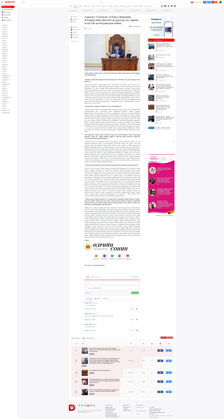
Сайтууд (125, 409)
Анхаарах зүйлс (135, 276)
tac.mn (4, 108)
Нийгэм (81, 6)
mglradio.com (6, 84)
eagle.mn (4, 53)
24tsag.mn (5, 49)
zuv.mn (4, 62)
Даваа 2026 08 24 (151, 10)
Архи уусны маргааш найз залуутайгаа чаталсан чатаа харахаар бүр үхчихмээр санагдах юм (165, 180)
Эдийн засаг (87, 6)
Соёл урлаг (104, 6)
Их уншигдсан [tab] (158, 40)
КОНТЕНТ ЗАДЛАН (138, 6)
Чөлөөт (116, 6)
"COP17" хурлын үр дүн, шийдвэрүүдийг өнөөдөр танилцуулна (163, 129)
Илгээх (135, 293)
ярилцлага (129, 6)
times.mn (4, 95)
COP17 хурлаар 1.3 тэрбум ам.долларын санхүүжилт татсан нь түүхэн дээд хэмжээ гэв (165, 66)
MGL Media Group (82, 412)
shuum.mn (5, 93)
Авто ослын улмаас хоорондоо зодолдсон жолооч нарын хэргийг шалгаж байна (104, 390)
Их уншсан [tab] (76, 338)
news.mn (4, 31)
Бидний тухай (108, 407)
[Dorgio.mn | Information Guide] (72, 407)
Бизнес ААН (7, 15)
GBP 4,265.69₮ (197, 2)
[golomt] (161, 26)
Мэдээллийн (7, 7)
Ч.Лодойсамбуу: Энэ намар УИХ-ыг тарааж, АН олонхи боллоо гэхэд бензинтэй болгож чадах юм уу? (104, 380)
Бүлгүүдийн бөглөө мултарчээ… (100, 370)
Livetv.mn (5, 45)
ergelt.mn (4, 56)
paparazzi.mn (6, 110)
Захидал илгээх (153, 210)
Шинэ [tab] (150, 40)
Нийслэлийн (7, 20)
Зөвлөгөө (110, 6)
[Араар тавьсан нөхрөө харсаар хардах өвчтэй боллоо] (152, 170)
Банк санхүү (7, 12)
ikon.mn (4, 40)
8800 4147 (152, 410)
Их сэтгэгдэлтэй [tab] (89, 338)
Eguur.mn (4, 47)
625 (209, 2)
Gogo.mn (4, 27)
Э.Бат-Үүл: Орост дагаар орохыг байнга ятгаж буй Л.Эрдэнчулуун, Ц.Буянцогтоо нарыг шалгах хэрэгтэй (165, 86)
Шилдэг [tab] (98, 298)
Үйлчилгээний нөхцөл (111, 413)
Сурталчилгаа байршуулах (112, 416)
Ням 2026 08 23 (166, 10)
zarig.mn (4, 58)
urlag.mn (4, 69)
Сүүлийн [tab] (89, 298)
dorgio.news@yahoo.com (155, 409)
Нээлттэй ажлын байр (111, 415)
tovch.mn (4, 38)
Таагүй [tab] (107, 298)
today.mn (4, 60)
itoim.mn (4, 88)
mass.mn (4, 99)
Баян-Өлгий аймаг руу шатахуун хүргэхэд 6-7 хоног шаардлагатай (164, 76)
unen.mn (4, 71)
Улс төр (75, 6)
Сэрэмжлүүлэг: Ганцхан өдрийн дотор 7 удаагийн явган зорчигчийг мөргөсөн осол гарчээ (165, 118)
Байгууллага (126, 407)
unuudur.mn (5, 80)
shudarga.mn (6, 75)
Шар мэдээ (122, 6)
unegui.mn (5, 101)
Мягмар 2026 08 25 (135, 10)
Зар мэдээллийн (8, 9)
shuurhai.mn (5, 77)
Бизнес (93, 6)
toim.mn (4, 106)
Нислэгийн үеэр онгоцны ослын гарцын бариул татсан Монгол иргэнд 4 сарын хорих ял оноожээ (104, 349)
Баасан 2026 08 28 (88, 10)
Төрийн (5, 17)
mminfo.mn (5, 64)
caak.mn (4, 29)
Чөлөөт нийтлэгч (127, 410)
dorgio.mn (5, 25)
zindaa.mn (5, 34)
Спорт (98, 6)
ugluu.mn (4, 66)
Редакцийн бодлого (110, 409)
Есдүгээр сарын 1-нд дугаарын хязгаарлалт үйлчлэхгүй (162, 97)
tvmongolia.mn (6, 97)
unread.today (6, 112)
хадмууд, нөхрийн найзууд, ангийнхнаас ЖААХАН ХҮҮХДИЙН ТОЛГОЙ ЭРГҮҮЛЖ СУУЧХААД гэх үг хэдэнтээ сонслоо (165, 191)
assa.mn (4, 104)
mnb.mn (4, 42)
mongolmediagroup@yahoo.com (157, 412)
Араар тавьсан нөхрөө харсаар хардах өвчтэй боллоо (164, 169)
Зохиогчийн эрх (109, 410)
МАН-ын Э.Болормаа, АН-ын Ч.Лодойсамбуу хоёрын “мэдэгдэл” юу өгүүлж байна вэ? (164, 45)
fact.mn (4, 86)
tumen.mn (5, 90)
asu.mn (4, 73)
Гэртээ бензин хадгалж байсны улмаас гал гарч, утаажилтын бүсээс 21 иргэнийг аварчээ (163, 107)
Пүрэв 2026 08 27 (103, 10)
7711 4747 (151, 407)
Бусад (138, 26)
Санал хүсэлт (108, 412)
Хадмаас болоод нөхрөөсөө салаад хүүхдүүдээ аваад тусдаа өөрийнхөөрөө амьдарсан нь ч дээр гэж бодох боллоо (165, 204)
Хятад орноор (147, 6)
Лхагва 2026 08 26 (119, 10)
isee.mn (4, 82)
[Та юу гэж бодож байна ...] (112, 288)
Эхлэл (70, 6)
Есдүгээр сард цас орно (163, 55)
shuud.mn (5, 51)
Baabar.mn (5, 36)
